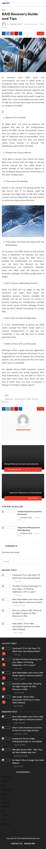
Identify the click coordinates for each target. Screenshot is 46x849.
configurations (21, 399)
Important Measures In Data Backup (29, 528)
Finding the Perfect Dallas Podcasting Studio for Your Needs (27, 740)
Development (7, 790)
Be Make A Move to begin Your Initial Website (28, 761)
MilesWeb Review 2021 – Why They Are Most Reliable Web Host (27, 751)
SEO (3, 811)
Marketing (6, 807)
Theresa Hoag (15, 24)
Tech (4, 820)
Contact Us (16, 844)
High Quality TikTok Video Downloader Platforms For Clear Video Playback (26, 626)
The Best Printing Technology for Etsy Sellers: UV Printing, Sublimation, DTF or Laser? (26, 589)
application (10, 399)
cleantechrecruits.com (30, 838)
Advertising (6, 777)
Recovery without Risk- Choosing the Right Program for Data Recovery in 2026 (26, 613)
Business (5, 781)
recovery (6, 402)
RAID (29, 399)
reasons (36, 399)
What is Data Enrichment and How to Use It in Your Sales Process (27, 729)
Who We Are (29, 844)
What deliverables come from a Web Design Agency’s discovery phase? (27, 600)
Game (4, 798)
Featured (5, 794)
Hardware (5, 803)
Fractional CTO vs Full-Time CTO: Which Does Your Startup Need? (26, 576)
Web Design (6, 824)
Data (3, 10)
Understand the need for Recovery (30, 512)
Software (6, 815)
